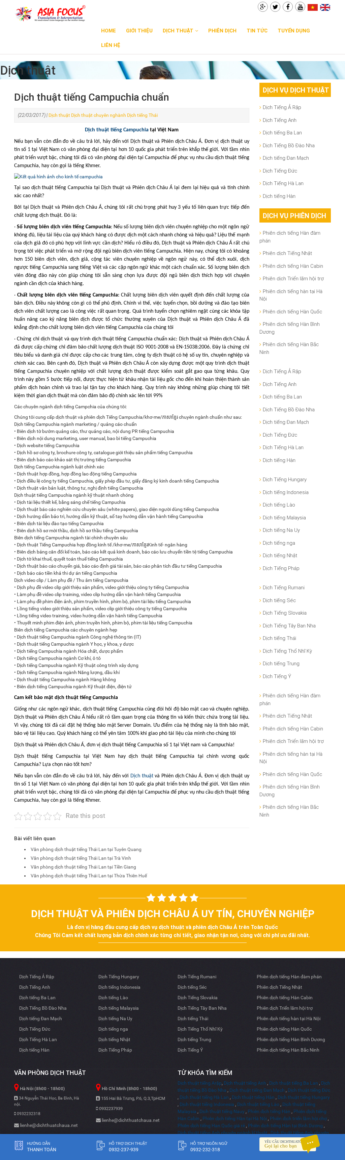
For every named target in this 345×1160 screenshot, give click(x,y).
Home (108, 30)
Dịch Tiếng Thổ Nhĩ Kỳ (287, 651)
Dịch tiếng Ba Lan (282, 132)
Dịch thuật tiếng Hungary (304, 1097)
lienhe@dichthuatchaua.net (48, 1125)
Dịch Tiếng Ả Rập (282, 107)
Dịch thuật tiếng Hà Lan (204, 1097)
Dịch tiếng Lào (279, 504)
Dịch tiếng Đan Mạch (286, 158)
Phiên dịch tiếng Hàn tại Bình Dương (285, 1125)
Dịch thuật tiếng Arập (200, 1083)
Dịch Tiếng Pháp (281, 568)
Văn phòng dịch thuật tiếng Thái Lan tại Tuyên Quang (86, 849)
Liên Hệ (110, 45)
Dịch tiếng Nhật (280, 555)
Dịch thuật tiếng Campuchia (117, 130)
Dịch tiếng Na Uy (281, 530)
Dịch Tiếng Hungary (285, 479)
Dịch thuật (59, 115)
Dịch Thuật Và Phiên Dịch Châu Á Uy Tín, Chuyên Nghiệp (172, 913)
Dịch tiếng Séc (279, 600)
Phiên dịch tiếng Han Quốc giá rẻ (211, 1125)
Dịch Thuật (178, 30)
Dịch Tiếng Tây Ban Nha (289, 625)
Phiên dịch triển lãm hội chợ (298, 1118)
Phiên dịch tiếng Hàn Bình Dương (289, 328)
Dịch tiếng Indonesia (286, 492)
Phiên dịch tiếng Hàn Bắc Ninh (289, 348)
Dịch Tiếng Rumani (284, 587)
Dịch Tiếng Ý (277, 676)
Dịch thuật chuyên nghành (98, 115)
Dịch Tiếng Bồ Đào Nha (289, 145)
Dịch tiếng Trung (281, 663)
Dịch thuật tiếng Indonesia (207, 1104)
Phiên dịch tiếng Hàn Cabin (293, 266)
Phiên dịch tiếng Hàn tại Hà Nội (234, 1118)
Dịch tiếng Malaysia (284, 517)
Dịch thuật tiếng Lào (258, 1104)
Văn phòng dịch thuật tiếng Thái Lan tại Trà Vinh (81, 858)
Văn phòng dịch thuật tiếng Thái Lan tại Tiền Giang (83, 867)
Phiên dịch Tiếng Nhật (287, 253)
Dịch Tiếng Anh (279, 120)
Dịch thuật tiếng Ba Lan (293, 1083)
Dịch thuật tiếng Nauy (222, 1111)
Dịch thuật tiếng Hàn (253, 1097)
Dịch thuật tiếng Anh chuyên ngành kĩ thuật (223, 1132)
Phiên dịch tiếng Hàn (269, 1111)
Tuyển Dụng (294, 30)
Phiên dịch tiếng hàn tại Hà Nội (290, 295)
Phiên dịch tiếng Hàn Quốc (292, 311)
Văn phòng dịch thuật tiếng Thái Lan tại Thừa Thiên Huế (89, 875)
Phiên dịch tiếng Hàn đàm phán (289, 237)
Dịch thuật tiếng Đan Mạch (257, 1090)
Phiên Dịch (222, 30)
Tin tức (257, 30)
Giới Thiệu (139, 30)
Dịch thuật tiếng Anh (245, 1083)
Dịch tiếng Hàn (279, 196)
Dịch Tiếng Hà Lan (283, 183)
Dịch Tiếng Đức (280, 170)
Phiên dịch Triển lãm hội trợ (293, 278)
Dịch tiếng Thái (142, 115)
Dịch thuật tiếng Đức (309, 1090)
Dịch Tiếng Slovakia (285, 613)
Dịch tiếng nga (279, 543)
